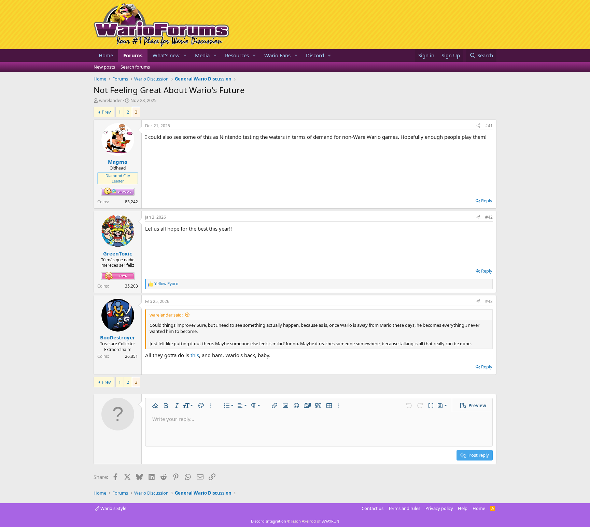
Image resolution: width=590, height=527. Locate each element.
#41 (489, 126)
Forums (132, 55)
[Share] (478, 126)
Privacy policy (439, 508)
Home (106, 55)
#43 (489, 301)
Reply (486, 200)
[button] (185, 55)
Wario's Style (112, 508)
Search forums (135, 67)
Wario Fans (277, 55)
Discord (315, 55)
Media (202, 55)
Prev (106, 112)
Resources (237, 55)
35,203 (131, 286)
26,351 (131, 356)
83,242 (131, 202)
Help (462, 508)
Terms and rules (404, 508)
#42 (489, 217)
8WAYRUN (330, 521)
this (195, 355)
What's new (166, 55)
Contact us (372, 508)
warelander (110, 100)
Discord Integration (268, 521)
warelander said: (166, 315)
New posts (104, 67)
